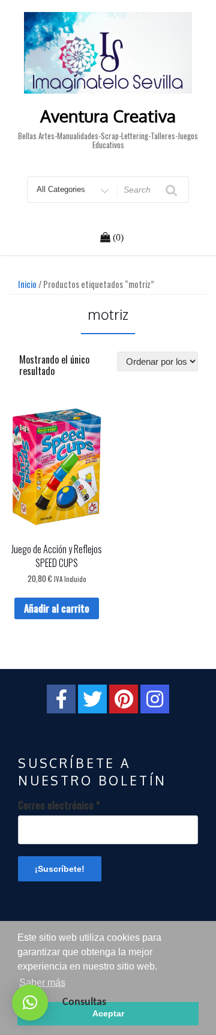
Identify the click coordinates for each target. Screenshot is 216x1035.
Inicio (27, 283)
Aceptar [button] (108, 1013)
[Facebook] (61, 699)
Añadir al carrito (56, 608)
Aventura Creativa (108, 116)
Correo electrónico (59, 805)
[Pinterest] (123, 699)
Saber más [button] (42, 982)
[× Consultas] (30, 1003)
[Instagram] (154, 699)
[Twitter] (92, 699)
